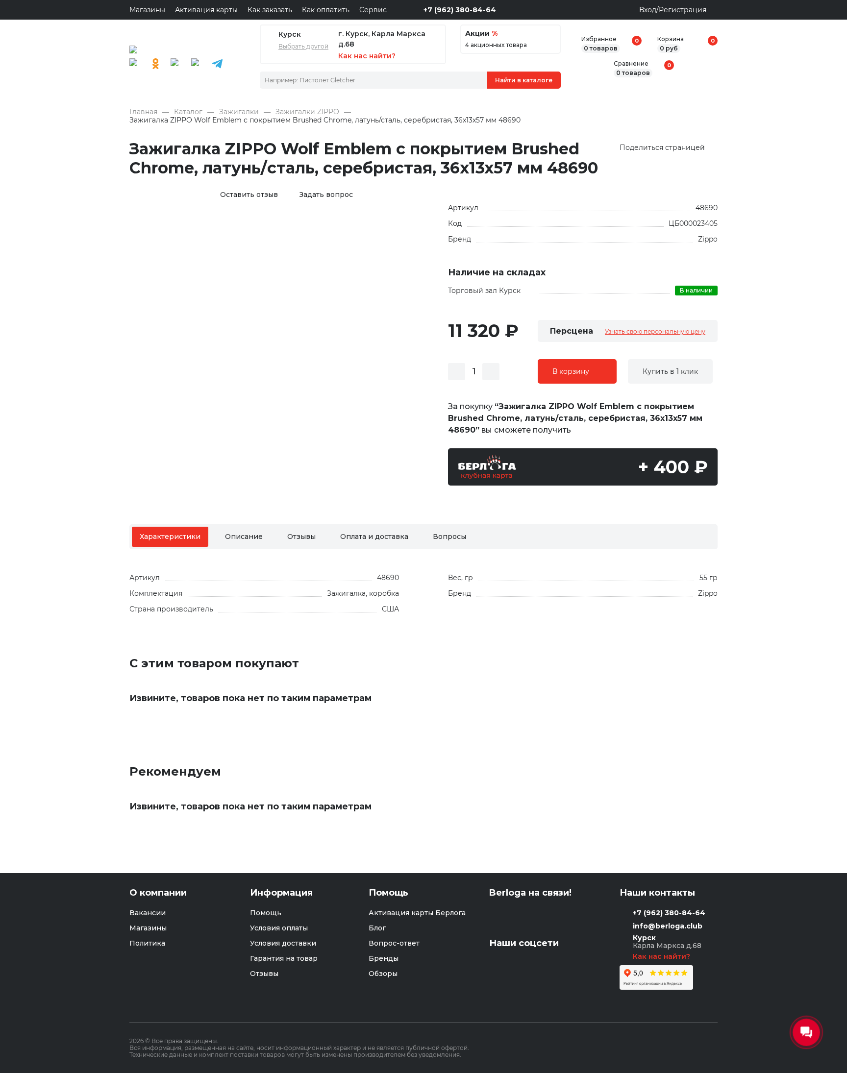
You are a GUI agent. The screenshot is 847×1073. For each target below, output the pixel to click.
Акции (481, 33)
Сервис (373, 9)
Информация (281, 893)
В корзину (570, 371)
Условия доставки (283, 943)
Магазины (147, 9)
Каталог (188, 112)
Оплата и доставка (374, 536)
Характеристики (170, 536)
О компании (158, 893)
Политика (147, 943)
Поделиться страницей (662, 148)
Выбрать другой (303, 46)
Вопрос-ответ (394, 943)
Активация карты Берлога (417, 912)
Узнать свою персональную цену (655, 331)
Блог (377, 928)
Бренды (384, 958)
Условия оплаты (279, 928)
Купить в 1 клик (670, 371)
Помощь (265, 912)
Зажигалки (239, 112)
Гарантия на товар (284, 958)
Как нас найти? (662, 956)
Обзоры (383, 973)
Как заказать (270, 9)
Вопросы (449, 536)
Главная (143, 112)
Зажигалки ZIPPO (307, 112)
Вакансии (147, 912)
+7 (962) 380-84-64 (460, 9)
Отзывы (301, 536)
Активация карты (206, 9)
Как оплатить (325, 9)
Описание (244, 536)
